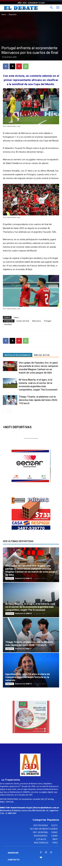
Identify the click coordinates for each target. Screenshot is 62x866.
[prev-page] (4, 410)
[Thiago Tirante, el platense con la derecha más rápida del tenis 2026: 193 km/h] (10, 400)
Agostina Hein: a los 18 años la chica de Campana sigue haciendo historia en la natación (27, 677)
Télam (16, 317)
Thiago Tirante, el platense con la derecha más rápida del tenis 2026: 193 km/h (38, 400)
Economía (9, 613)
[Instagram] (46, 852)
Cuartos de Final (22, 321)
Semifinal (8, 324)
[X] (12, 66)
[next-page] (9, 410)
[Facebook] (6, 66)
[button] (35, 466)
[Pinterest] (19, 66)
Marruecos (36, 321)
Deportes (12, 14)
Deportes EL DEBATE (23, 648)
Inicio (4, 14)
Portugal (47, 321)
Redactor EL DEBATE (23, 578)
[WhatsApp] (26, 66)
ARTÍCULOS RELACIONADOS (18, 355)
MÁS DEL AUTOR (42, 355)
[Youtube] (41, 857)
